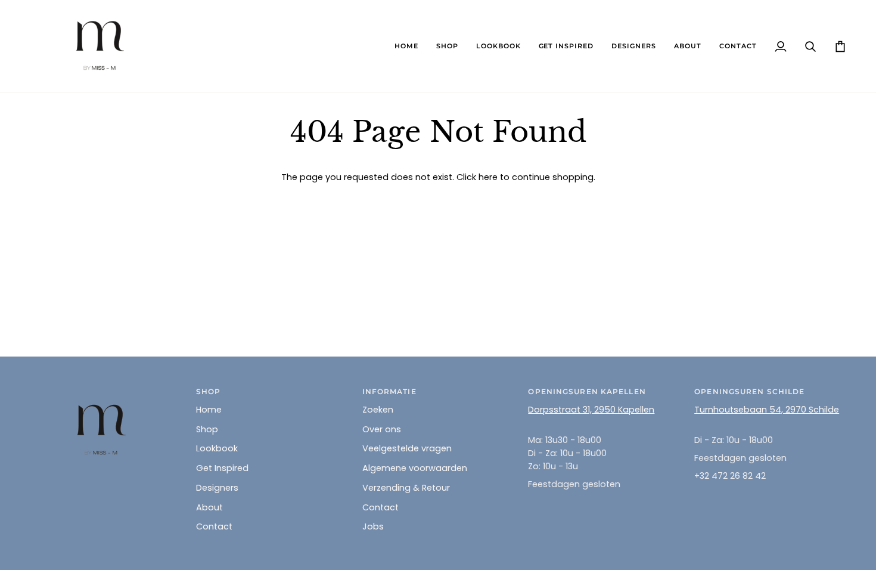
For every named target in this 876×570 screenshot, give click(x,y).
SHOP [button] (208, 391)
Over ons (381, 429)
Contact (214, 526)
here (488, 177)
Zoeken (377, 410)
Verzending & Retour (406, 488)
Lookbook (217, 448)
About (209, 507)
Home (209, 410)
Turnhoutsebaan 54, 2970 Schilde (766, 410)
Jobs (373, 526)
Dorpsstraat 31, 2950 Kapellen (591, 410)
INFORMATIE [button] (389, 391)
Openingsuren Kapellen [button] (586, 391)
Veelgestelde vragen (407, 448)
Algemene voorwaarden (414, 468)
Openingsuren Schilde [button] (749, 391)
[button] (447, 46)
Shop (207, 429)
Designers (217, 488)
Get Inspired (222, 468)
